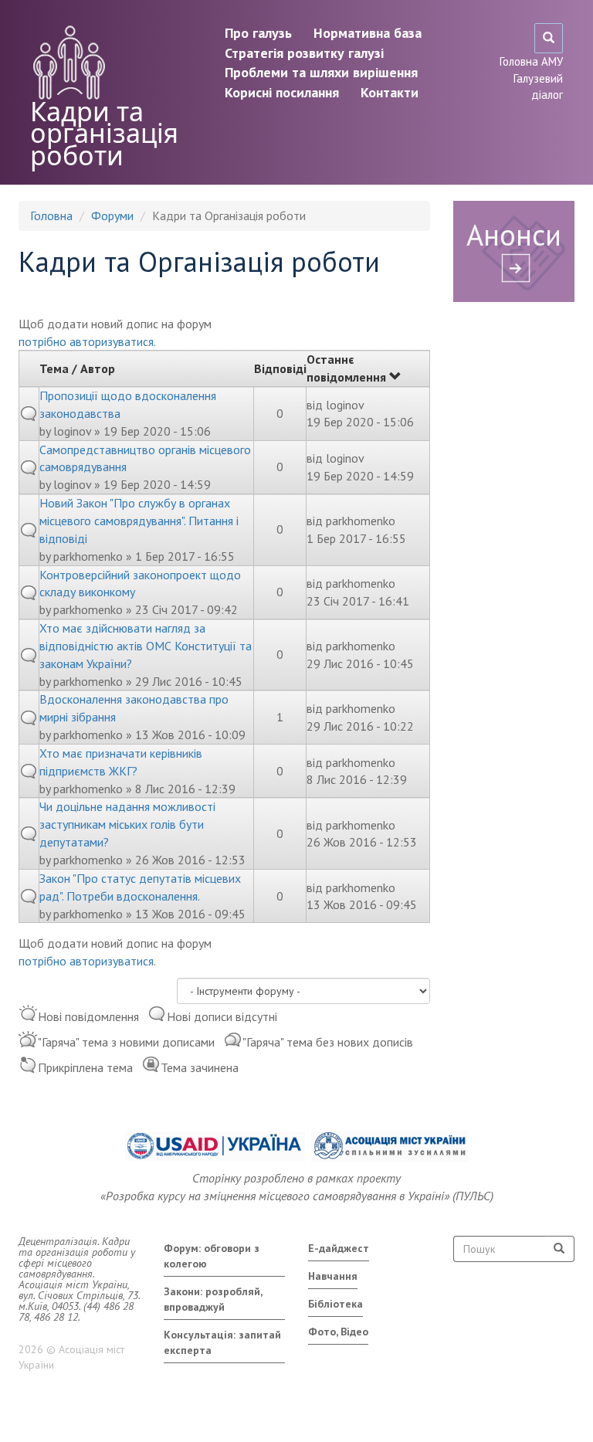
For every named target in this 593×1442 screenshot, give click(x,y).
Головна (51, 215)
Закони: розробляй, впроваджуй (213, 1299)
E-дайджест (338, 1248)
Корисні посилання (282, 92)
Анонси (513, 234)
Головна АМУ (531, 61)
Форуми (112, 215)
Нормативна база (367, 33)
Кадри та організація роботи (104, 133)
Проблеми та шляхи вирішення (321, 72)
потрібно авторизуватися (86, 341)
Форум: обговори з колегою (211, 1256)
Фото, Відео (338, 1332)
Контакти (389, 92)
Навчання (332, 1276)
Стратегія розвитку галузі (304, 53)
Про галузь (258, 33)
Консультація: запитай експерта (222, 1342)
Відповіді (280, 368)
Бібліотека (335, 1304)
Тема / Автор (77, 368)
